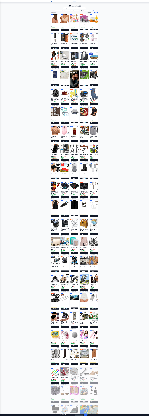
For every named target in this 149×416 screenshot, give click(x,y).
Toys (81, 10)
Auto (91, 10)
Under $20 (88, 1)
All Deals (74, 1)
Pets (72, 10)
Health (88, 10)
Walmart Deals (84, 1)
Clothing (57, 10)
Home (61, 10)
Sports (78, 10)
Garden (69, 10)
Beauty (84, 10)
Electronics (65, 10)
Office (94, 10)
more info (77, 49)
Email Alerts (96, 1)
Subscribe (85, 414)
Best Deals (92, 1)
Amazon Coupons (79, 1)
